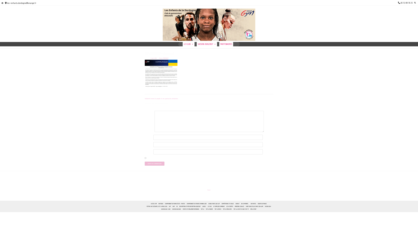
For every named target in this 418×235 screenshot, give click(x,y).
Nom (146, 136)
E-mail (147, 144)
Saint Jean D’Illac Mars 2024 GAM (254, 206)
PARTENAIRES (226, 44)
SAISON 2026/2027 (205, 44)
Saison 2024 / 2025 (165, 209)
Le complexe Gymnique (219, 206)
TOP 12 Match (218, 209)
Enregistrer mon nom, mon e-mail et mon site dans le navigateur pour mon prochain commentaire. (177, 158)
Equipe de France (262, 203)
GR (177, 206)
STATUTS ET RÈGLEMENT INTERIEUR (191, 209)
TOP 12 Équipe (209, 209)
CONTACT (237, 203)
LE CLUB (187, 44)
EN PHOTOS (253, 203)
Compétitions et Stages (228, 203)
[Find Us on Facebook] (2, 3)
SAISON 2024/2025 (176, 209)
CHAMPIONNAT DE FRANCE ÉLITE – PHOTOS (175, 203)
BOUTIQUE (160, 203)
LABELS (204, 206)
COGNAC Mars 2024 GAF (214, 203)
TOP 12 (202, 209)
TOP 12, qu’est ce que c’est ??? (241, 209)
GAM (174, 206)
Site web (147, 151)
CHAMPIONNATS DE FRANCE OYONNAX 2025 (197, 203)
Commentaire (149, 112)
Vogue (209, 190)
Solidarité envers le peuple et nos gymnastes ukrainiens (161, 98)
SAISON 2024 (268, 206)
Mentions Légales (239, 206)
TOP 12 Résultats (227, 209)
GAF (170, 206)
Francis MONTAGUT (163, 58)
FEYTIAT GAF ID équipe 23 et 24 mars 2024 (157, 206)
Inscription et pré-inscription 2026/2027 (190, 206)
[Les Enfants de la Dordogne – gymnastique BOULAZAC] (209, 24)
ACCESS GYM (154, 203)
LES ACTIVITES (229, 206)
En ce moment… (245, 203)
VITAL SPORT (253, 209)
